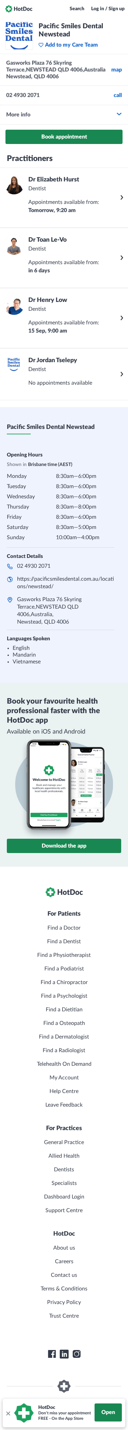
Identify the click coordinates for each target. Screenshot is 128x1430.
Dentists (64, 1169)
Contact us (64, 1275)
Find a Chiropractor (64, 982)
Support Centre (64, 1210)
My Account (64, 1077)
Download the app (64, 846)
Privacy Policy (64, 1302)
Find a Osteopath (64, 1023)
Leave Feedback (64, 1105)
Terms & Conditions (64, 1288)
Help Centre (64, 1091)
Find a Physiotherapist (64, 955)
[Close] (8, 1413)
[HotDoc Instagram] (76, 1354)
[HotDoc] (19, 9)
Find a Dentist (64, 941)
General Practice (64, 1142)
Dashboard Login (64, 1197)
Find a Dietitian (64, 1009)
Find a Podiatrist (64, 968)
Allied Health (64, 1156)
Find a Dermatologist (64, 1037)
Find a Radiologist (64, 1050)
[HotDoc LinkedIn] (64, 1354)
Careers (64, 1261)
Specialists (64, 1183)
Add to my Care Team (71, 45)
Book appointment (64, 137)
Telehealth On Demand (64, 1064)
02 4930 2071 (34, 566)
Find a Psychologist (64, 996)
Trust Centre (64, 1316)
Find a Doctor (64, 928)
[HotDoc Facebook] (52, 1354)
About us (64, 1248)
